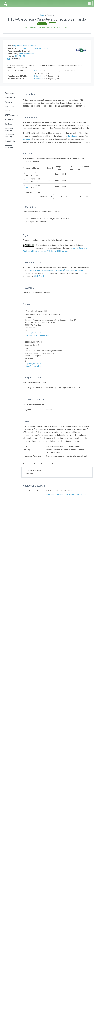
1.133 (25, 188)
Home (42, 15)
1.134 (25, 182)
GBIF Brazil (39, 276)
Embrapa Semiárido (26, 54)
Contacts (8, 124)
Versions (8, 102)
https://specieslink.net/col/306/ (25, 46)
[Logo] (4, 3)
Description (9, 93)
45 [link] (81, 196)
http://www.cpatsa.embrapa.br (37, 335)
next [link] (87, 196)
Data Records (10, 97)
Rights (7, 111)
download (39, 71)
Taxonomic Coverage (9, 136)
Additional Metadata (9, 146)
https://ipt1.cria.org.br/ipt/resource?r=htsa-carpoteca (66, 494)
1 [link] (51, 196)
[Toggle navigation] (89, 3)
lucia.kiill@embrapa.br (33, 333)
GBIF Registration (11, 115)
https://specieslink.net (33, 366)
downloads (72, 136)
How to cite (9, 106)
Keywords (9, 119)
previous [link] (43, 196)
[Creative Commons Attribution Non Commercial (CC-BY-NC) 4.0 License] (28, 245)
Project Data (10, 141)
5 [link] (70, 196)
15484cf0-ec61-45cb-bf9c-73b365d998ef (33, 48)
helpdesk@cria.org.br (33, 364)
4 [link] (66, 196)
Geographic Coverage (9, 129)
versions (26, 139)
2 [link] (56, 196)
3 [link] (61, 196)
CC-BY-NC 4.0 (20, 56)
